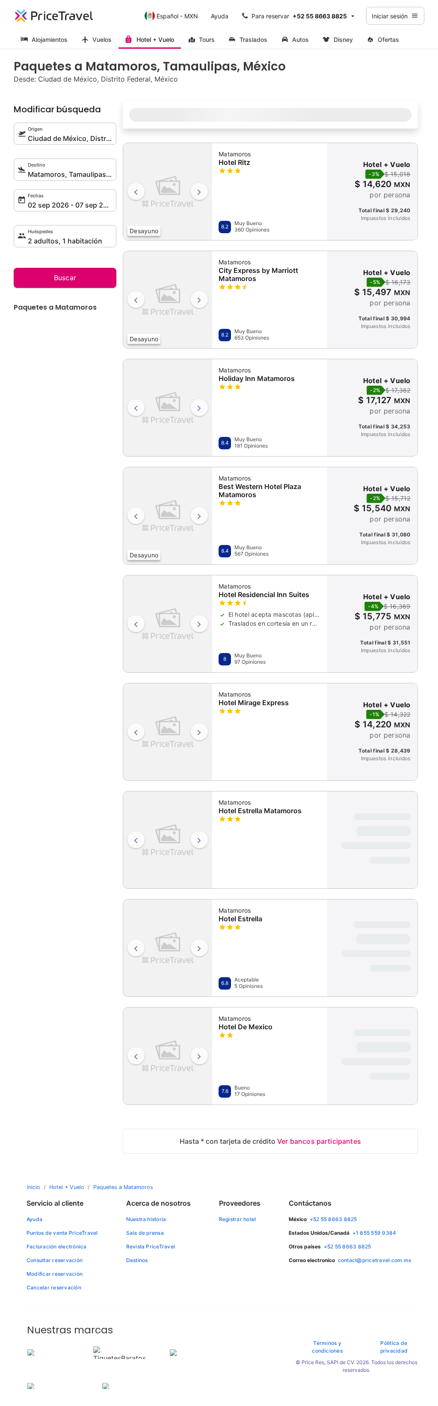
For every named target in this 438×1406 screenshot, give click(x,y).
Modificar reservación (55, 1274)
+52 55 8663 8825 (333, 1219)
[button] (299, 16)
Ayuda (219, 16)
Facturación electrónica (57, 1246)
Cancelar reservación (54, 1287)
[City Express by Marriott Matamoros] (167, 298)
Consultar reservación (55, 1260)
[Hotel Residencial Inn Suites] (167, 622)
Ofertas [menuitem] (388, 39)
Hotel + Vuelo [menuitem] (155, 39)
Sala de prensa (145, 1233)
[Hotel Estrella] (167, 947)
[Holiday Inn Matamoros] (167, 406)
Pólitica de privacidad (394, 1347)
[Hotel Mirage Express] (167, 730)
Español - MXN (177, 16)
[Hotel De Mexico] (167, 1055)
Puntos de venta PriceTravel (62, 1233)
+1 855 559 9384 (374, 1233)
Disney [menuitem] (343, 39)
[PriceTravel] (54, 16)
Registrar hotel (237, 1219)
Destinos (137, 1260)
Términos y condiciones (327, 1347)
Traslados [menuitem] (253, 39)
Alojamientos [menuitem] (50, 39)
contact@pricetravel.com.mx (374, 1260)
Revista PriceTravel (150, 1246)
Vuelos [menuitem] (102, 39)
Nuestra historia (146, 1219)
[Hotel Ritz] (167, 190)
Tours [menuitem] (207, 39)
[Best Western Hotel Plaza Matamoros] (167, 514)
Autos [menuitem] (300, 39)
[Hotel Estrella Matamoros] (167, 839)
